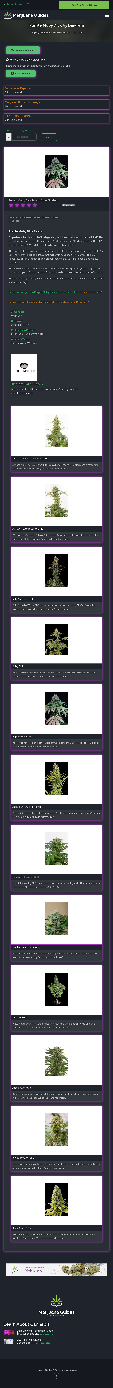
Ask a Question (22, 73)
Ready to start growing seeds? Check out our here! (55, 292)
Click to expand (13, 92)
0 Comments (68, 205)
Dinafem (78, 32)
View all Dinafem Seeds (22, 393)
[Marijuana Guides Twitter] (56, 1376)
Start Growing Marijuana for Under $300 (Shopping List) (35, 1332)
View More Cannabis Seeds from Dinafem (34, 217)
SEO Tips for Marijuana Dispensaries (29, 1341)
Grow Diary (82, 302)
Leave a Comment (25, 50)
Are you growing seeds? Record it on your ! (49, 302)
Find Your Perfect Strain (84, 5)
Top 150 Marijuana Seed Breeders (50, 32)
